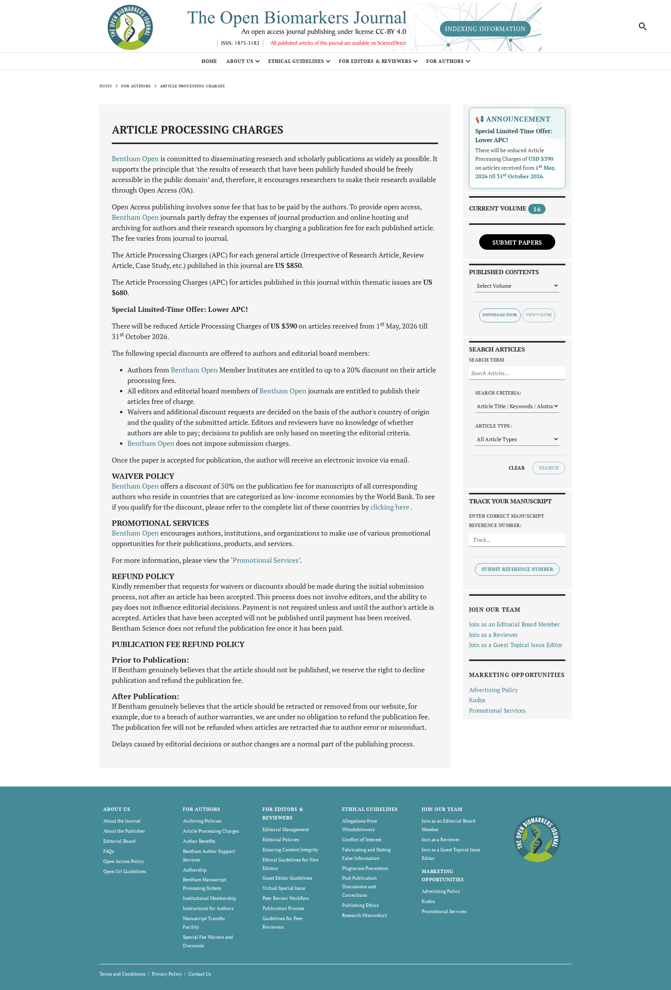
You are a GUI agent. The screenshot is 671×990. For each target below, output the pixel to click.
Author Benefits (199, 841)
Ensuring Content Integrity (290, 850)
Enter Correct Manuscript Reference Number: (506, 520)
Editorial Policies (280, 839)
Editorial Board (119, 841)
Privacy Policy (167, 974)
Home (209, 61)
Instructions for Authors (208, 908)
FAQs (108, 851)
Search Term (486, 360)
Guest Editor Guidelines (287, 878)
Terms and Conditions (122, 974)
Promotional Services (497, 710)
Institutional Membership (209, 898)
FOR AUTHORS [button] (445, 61)
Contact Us (199, 974)
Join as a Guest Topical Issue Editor (516, 645)
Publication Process (283, 908)
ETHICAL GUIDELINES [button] (296, 61)
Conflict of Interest (361, 839)
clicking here (390, 507)
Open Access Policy (123, 861)
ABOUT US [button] (240, 61)
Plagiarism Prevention (365, 868)
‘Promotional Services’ (265, 560)
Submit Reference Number (517, 569)
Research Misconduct (364, 915)
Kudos (477, 700)
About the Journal (122, 821)
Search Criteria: (498, 393)
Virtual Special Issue (283, 888)
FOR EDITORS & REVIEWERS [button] (375, 61)
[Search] (643, 26)
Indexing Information (485, 28)
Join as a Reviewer (493, 635)
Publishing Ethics (360, 905)
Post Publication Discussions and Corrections (359, 886)
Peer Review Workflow (285, 898)
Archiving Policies (202, 821)
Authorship (195, 870)
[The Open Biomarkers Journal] (537, 838)
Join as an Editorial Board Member (514, 624)
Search (549, 468)
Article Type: (493, 426)
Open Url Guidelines (124, 871)
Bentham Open (135, 158)
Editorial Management (285, 829)
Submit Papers (517, 242)
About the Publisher (124, 831)
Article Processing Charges (211, 831)
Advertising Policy (493, 690)
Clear (517, 468)
